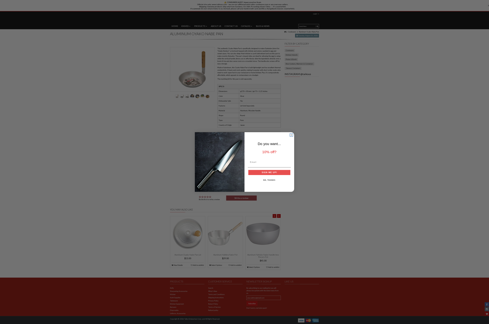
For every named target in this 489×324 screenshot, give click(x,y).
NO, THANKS (269, 180)
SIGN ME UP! (269, 172)
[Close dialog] (291, 135)
